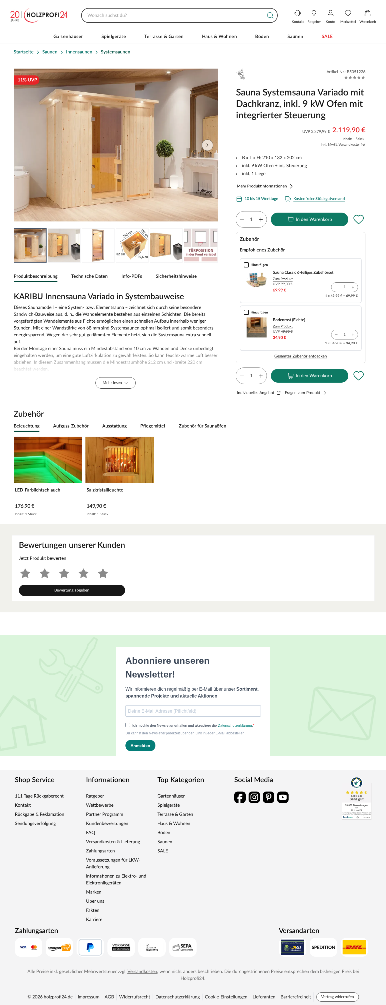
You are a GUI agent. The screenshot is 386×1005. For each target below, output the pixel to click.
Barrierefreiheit (296, 997)
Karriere (94, 919)
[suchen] (270, 15)
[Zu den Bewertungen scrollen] (354, 77)
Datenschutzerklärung (177, 997)
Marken (93, 892)
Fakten (92, 910)
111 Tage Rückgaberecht (39, 796)
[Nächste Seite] (207, 145)
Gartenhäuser (68, 36)
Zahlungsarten (100, 851)
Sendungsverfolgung (35, 823)
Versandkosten (142, 971)
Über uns (95, 901)
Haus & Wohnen (219, 36)
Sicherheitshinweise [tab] (176, 276)
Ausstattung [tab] (114, 426)
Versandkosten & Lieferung (113, 842)
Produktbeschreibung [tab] (35, 276)
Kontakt (23, 805)
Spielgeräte (113, 36)
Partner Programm (104, 814)
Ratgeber (95, 796)
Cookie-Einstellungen (226, 997)
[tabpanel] (116, 339)
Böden (262, 36)
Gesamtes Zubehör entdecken (300, 356)
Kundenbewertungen (107, 823)
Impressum (88, 997)
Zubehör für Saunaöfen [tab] (202, 426)
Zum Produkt (283, 279)
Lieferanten (264, 997)
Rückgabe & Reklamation (39, 814)
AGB (109, 997)
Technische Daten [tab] (89, 276)
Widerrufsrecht (134, 997)
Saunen (295, 36)
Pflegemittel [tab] (152, 426)
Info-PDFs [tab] (131, 276)
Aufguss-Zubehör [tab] (71, 426)
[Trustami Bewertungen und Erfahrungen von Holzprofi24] (356, 798)
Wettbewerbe (99, 805)
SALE (327, 36)
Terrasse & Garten (164, 36)
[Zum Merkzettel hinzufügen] (358, 219)
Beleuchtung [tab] (26, 426)
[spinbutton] (251, 219)
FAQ (90, 832)
